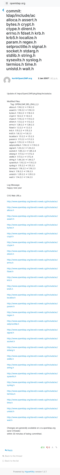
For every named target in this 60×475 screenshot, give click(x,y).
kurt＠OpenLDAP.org (22, 78)
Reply (10, 450)
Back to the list (12, 461)
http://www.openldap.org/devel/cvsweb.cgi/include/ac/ (32, 201)
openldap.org (17, 3)
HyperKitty (30, 471)
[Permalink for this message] (56, 447)
